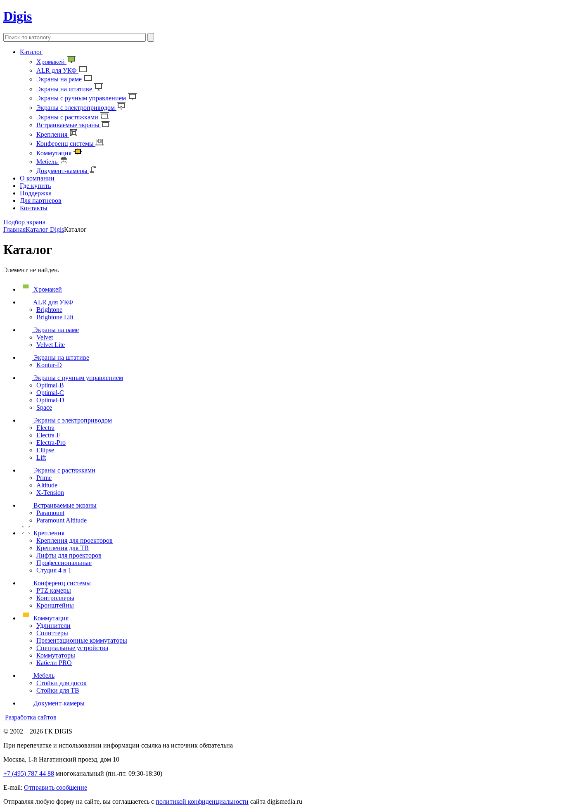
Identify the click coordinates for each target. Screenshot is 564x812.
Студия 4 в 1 (53, 570)
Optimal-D (50, 400)
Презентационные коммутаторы (81, 640)
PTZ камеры (53, 590)
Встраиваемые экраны (68, 124)
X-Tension (50, 492)
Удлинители (53, 625)
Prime (44, 477)
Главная (14, 229)
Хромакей (51, 61)
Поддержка (36, 193)
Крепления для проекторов (74, 540)
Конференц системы (65, 143)
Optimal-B (50, 385)
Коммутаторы (55, 655)
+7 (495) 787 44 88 (28, 773)
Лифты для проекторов (69, 555)
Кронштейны (55, 605)
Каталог (31, 51)
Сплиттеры (52, 632)
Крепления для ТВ (62, 547)
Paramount (50, 512)
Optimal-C (50, 392)
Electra (45, 427)
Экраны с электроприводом (76, 107)
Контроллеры (55, 597)
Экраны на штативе (65, 89)
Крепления (52, 134)
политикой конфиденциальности (202, 801)
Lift (41, 457)
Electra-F (48, 435)
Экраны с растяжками (68, 117)
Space (44, 407)
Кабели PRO (54, 662)
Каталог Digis (45, 229)
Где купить (35, 185)
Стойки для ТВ (57, 690)
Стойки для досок (61, 682)
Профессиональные (64, 562)
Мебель (47, 161)
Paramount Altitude (61, 520)
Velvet (44, 337)
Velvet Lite (50, 344)
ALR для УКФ (57, 70)
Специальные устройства (72, 647)
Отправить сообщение (55, 787)
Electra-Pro (51, 442)
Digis (17, 16)
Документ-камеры (62, 170)
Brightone (49, 309)
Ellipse (45, 449)
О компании (37, 178)
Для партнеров (41, 200)
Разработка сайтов (30, 717)
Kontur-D (49, 364)
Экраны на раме (59, 79)
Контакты (33, 207)
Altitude (46, 485)
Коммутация (54, 153)
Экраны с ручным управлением (82, 98)
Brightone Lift (54, 317)
